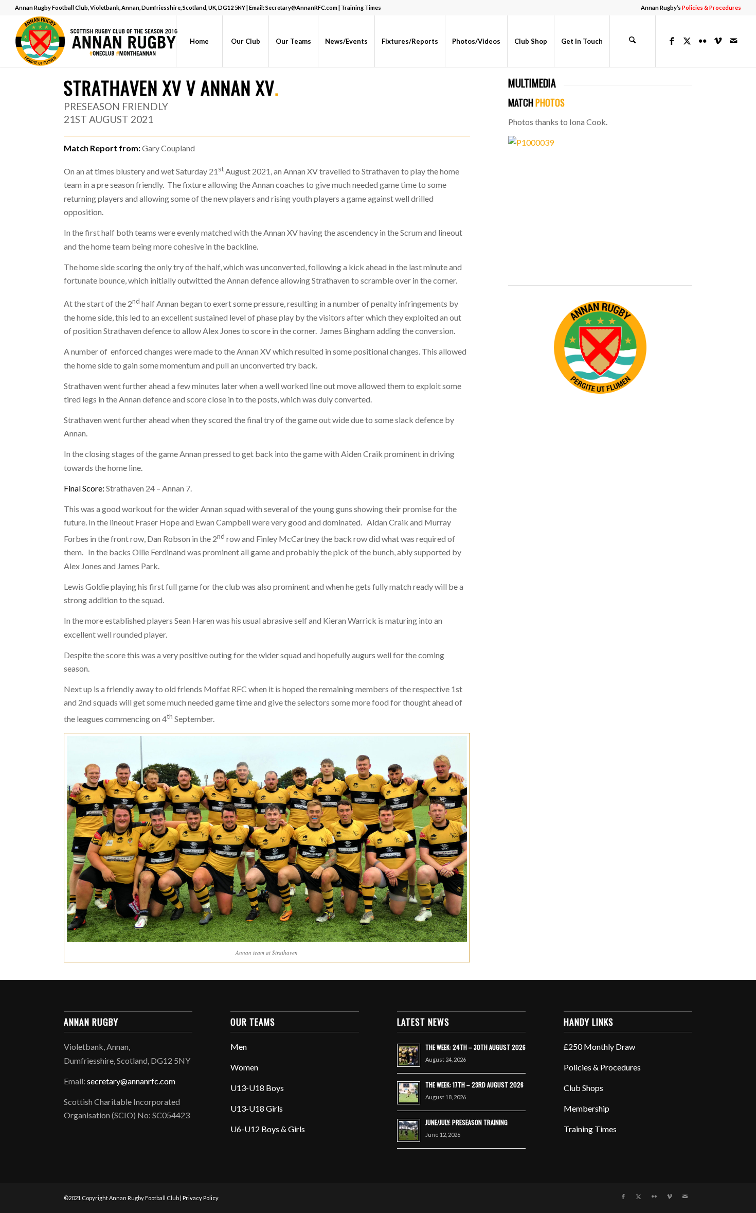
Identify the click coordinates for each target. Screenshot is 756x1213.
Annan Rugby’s (691, 7)
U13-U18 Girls (256, 1108)
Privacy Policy (201, 1197)
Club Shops (583, 1088)
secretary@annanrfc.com (131, 1081)
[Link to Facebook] (671, 40)
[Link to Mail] (733, 40)
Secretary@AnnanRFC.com (301, 7)
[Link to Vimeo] (718, 40)
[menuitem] (688, 7)
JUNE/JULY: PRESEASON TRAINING (466, 1122)
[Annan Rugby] (99, 41)
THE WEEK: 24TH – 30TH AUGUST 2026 (475, 1047)
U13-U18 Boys (257, 1088)
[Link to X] (687, 40)
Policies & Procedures (602, 1067)
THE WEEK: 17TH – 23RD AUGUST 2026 (474, 1084)
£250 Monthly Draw (599, 1046)
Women (244, 1067)
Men (238, 1046)
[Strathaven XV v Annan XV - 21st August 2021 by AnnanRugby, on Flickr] (600, 142)
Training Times (361, 7)
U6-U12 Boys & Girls (267, 1129)
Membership (586, 1108)
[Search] (632, 41)
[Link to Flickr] (702, 40)
